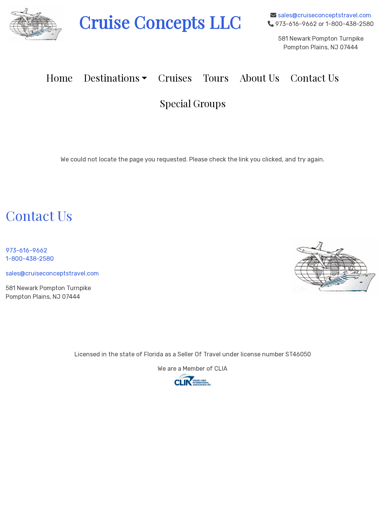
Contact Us (315, 77)
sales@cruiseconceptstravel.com (324, 15)
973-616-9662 (26, 250)
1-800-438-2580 (30, 258)
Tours (216, 77)
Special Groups (193, 103)
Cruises (175, 77)
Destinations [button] (111, 77)
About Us (259, 77)
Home (59, 77)
